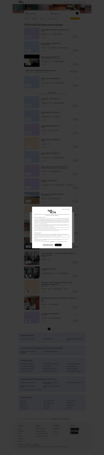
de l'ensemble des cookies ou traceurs (46, 219)
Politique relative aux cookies (62, 241)
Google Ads (54, 234)
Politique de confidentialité (50, 241)
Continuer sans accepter (66, 209)
